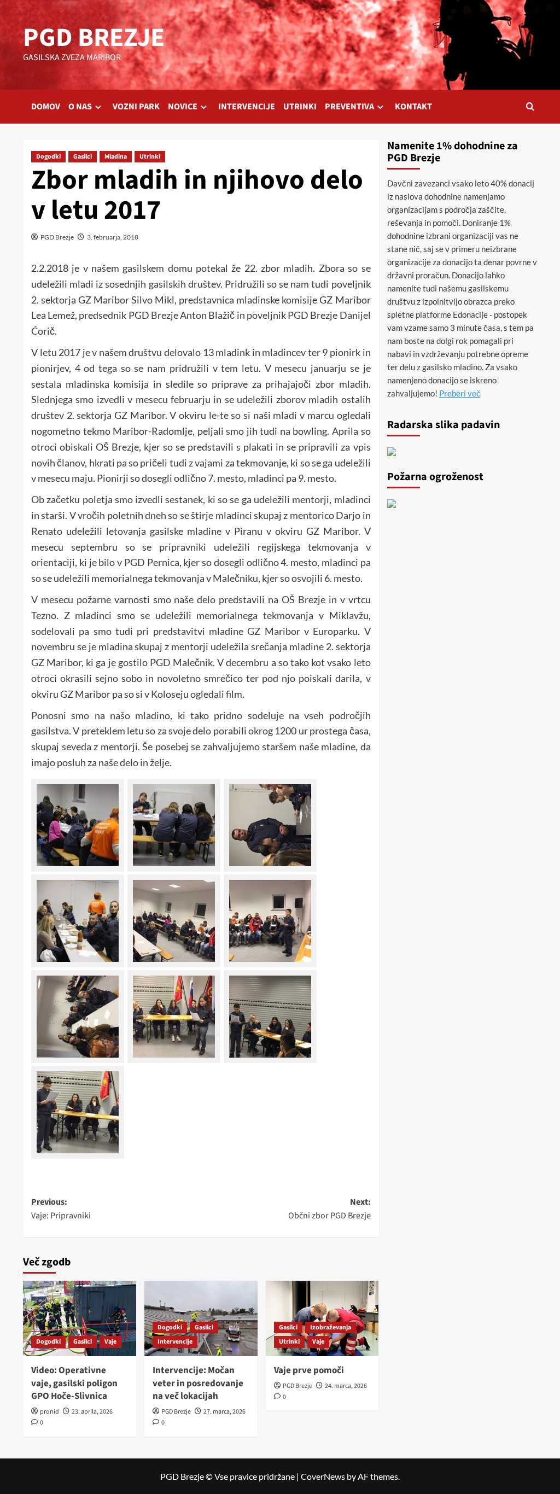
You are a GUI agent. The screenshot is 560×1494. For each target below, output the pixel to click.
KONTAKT (413, 107)
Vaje (110, 1341)
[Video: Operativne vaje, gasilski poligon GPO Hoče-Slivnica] (79, 1318)
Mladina (115, 156)
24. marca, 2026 (346, 1386)
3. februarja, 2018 (112, 237)
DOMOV (45, 107)
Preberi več (460, 393)
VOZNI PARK (136, 107)
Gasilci (82, 156)
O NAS (80, 107)
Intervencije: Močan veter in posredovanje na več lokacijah (198, 1383)
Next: (329, 1209)
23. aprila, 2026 (92, 1411)
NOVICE (182, 107)
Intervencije (175, 1341)
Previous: (61, 1209)
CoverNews (323, 1476)
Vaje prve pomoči (309, 1370)
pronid (49, 1411)
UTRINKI (300, 107)
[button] (530, 106)
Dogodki (48, 156)
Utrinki (149, 156)
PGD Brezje (57, 237)
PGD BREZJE (94, 37)
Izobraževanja (330, 1327)
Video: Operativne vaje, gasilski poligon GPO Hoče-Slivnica (74, 1383)
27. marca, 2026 (224, 1411)
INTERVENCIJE (246, 107)
